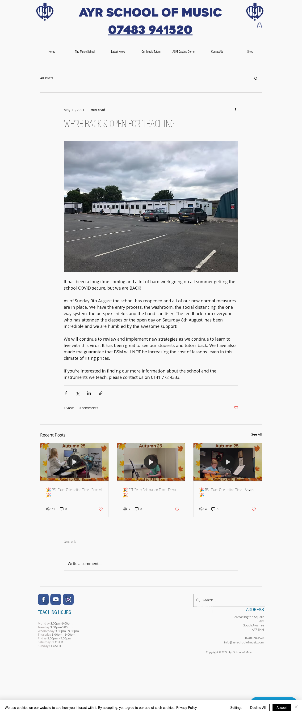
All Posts (46, 78)
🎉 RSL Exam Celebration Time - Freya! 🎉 (149, 492)
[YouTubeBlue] (55, 599)
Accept (282, 707)
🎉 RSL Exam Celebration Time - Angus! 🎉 (226, 492)
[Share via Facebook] (66, 393)
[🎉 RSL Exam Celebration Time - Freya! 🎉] (151, 462)
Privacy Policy (186, 707)
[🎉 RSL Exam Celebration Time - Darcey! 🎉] (74, 462)
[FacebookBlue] (43, 599)
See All (256, 434)
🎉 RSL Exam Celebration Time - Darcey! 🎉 (74, 492)
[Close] (296, 707)
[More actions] (235, 109)
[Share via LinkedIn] (89, 393)
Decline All (258, 707)
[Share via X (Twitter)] (77, 393)
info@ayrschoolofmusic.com (244, 642)
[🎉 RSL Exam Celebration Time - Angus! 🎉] (227, 462)
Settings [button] (236, 707)
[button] (259, 25)
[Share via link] (100, 393)
